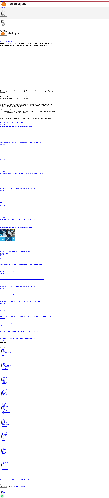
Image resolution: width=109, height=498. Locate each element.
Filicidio (3, 398)
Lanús (1, 156)
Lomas (3, 428)
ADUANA (3, 351)
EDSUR (3, 387)
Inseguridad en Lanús (5, 413)
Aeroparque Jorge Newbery (6, 352)
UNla (3, 463)
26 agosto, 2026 (2, 190)
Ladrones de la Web (5, 422)
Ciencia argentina (5, 368)
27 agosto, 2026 (2, 144)
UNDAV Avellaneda (5, 462)
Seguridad (3, 451)
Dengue (3, 380)
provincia (3, 443)
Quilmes (3, 445)
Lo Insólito (3, 427)
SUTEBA (3, 456)
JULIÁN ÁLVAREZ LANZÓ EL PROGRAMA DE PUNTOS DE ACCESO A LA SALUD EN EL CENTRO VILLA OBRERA (20, 219)
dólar (3, 385)
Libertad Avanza (4, 426)
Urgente (3, 466)
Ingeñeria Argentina (5, 410)
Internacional (4, 414)
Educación (3, 388)
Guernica (3, 405)
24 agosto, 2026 (2, 325)
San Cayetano (4, 449)
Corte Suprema (4, 374)
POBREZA (3, 440)
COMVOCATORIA (5, 369)
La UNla (3, 421)
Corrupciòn (4, 372)
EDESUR (3, 386)
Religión (3, 446)
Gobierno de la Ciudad (5, 403)
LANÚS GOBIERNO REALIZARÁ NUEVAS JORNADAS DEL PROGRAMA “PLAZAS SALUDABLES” (17, 338)
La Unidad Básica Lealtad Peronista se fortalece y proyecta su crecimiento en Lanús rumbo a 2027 (19, 188)
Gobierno (3, 402)
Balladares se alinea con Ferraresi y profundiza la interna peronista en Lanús (15, 203)
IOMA (3, 416)
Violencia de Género (5, 469)
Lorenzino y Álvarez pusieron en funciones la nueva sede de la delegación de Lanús (16, 227)
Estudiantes (4, 395)
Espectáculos (4, 7)
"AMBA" (3, 349)
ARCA (3, 356)
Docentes (3, 384)
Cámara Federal (4, 361)
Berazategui (4, 359)
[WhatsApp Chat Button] (2, 496)
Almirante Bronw (4, 354)
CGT (2, 367)
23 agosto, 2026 (2, 340)
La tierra (3, 420)
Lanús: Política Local (3, 186)
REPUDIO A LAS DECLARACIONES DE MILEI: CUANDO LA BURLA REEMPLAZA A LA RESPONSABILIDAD (19, 331)
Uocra (3, 465)
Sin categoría (4, 452)
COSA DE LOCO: (4, 375)
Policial (3, 12)
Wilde (3, 470)
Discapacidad (4, 383)
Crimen (3, 376)
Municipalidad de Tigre (5, 430)
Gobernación (4, 401)
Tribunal (3, 458)
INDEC (3, 407)
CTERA (3, 379)
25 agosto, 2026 (2, 310)
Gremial (3, 404)
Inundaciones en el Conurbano (7, 415)
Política (3, 13)
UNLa (3, 464)
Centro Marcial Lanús (5, 366)
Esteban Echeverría (5, 394)
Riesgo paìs (4, 447)
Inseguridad (4, 411)
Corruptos (3, 373)
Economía (3, 9)
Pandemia (3, 437)
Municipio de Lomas (5, 432)
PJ (2, 439)
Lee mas (1, 258)
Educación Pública (5, 389)
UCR (2, 461)
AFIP (2, 353)
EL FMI (3, 390)
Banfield (3, 358)
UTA (2, 467)
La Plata (3, 419)
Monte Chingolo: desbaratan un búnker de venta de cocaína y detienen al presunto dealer (17, 157)
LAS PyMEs (4, 425)
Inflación (3, 409)
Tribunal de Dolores (5, 459)
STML (3, 455)
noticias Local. (4, 435)
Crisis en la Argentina (3, 249)
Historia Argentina (5, 406)
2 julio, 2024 (2, 48)
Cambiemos (4, 362)
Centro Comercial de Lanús (6, 365)
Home (3, 1)
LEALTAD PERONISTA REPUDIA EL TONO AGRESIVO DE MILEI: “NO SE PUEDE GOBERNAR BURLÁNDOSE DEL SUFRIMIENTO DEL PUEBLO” (26, 316)
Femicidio (3, 397)
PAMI (3, 436)
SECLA (3, 450)
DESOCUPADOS (4, 382)
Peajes (3, 438)
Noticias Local (4, 434)
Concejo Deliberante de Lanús (7, 41)
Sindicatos (3, 453)
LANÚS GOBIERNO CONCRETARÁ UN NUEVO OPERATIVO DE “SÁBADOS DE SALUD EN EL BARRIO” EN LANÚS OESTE (22, 173)
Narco (3, 433)
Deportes (3, 10)
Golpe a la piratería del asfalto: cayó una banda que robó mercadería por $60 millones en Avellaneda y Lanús (21, 142)
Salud (3, 14)
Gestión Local (2, 171)
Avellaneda (2, 140)
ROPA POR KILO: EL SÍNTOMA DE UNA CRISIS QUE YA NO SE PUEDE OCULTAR (15, 251)
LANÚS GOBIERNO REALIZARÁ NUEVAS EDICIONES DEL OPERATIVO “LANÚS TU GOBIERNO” (17, 323)
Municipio (3, 8)
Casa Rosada (4, 364)
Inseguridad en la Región (6, 412)
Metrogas (3, 429)
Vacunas (3, 468)
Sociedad (3, 15)
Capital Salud (4, 363)
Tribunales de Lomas (5, 460)
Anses (3, 355)
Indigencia (3, 408)
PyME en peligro (4, 444)
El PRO (3, 391)
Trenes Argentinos (5, 457)
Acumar (3, 350)
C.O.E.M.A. (3, 360)
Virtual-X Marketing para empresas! (19, 486)
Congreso (3, 371)
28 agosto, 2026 (2, 254)
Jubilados (3, 418)
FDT (2, 396)
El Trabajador (4, 392)
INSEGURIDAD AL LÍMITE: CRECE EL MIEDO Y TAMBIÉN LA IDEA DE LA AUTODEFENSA (16, 308)
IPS (2, 417)
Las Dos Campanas (5, 47)
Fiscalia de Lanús (4, 399)
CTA (2, 378)
